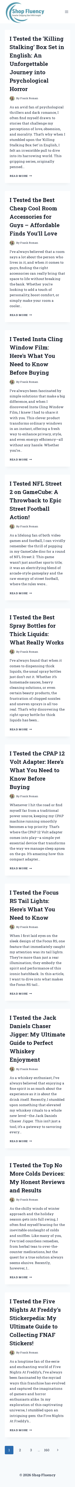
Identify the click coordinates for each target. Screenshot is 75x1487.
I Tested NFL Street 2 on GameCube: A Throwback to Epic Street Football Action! (36, 500)
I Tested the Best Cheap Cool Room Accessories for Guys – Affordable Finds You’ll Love (35, 216)
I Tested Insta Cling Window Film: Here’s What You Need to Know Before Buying (36, 355)
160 (46, 1450)
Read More (21, 176)
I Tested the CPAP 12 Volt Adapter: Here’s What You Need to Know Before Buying (37, 770)
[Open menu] (66, 12)
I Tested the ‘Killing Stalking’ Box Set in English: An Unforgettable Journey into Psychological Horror (37, 64)
